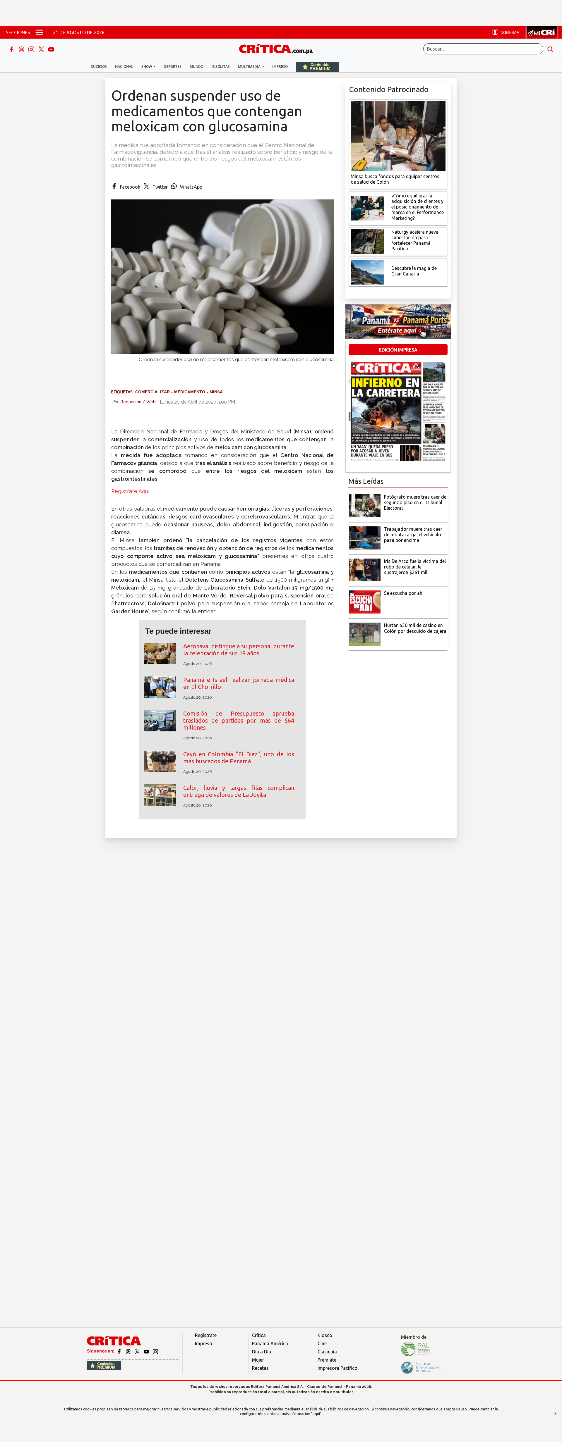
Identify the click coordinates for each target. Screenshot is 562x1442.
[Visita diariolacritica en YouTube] (147, 1351)
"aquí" (316, 1414)
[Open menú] (39, 32)
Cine (322, 1343)
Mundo (196, 66)
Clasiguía (327, 1351)
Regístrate (206, 1335)
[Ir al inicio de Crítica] (278, 48)
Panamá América (270, 1343)
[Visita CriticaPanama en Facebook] (119, 1351)
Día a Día (261, 1351)
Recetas (260, 1368)
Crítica (259, 1335)
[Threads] (22, 48)
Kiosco (325, 1335)
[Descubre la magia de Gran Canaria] (367, 271)
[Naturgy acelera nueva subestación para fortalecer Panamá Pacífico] (367, 241)
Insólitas (221, 66)
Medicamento (189, 392)
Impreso (280, 66)
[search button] (550, 48)
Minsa (216, 392)
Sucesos (99, 66)
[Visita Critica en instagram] (155, 1351)
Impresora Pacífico (337, 1368)
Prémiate (327, 1359)
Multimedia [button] (249, 66)
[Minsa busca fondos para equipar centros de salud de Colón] (398, 135)
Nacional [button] (124, 66)
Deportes (172, 66)
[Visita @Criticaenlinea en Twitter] (129, 1351)
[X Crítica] (42, 48)
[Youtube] (51, 48)
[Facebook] (12, 48)
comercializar (152, 392)
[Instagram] (32, 48)
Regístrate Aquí (131, 491)
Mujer (258, 1359)
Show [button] (147, 66)
